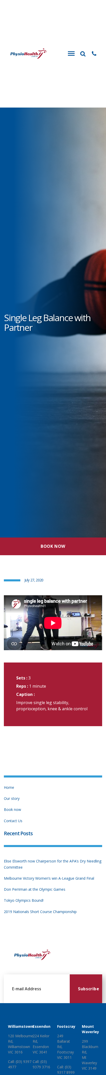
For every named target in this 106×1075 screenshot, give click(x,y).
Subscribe (88, 989)
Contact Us (13, 820)
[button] (94, 53)
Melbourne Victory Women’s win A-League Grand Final (49, 878)
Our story (12, 798)
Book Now (53, 546)
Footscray (66, 1026)
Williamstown (20, 1026)
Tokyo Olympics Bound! (23, 900)
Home (9, 787)
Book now (12, 809)
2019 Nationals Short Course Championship (40, 911)
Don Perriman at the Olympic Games (34, 889)
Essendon (41, 1026)
